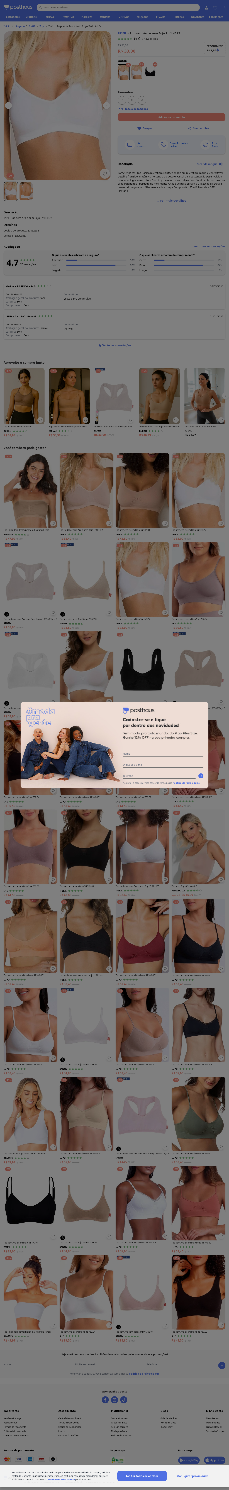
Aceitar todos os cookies (142, 1476)
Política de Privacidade (186, 782)
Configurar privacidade (192, 1476)
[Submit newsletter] (200, 775)
